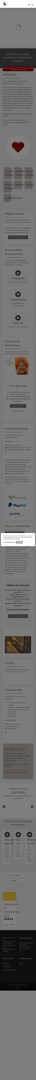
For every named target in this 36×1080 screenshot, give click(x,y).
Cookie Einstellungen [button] (8, 542)
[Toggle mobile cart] (29, 5)
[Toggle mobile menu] (32, 5)
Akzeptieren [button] (19, 542)
